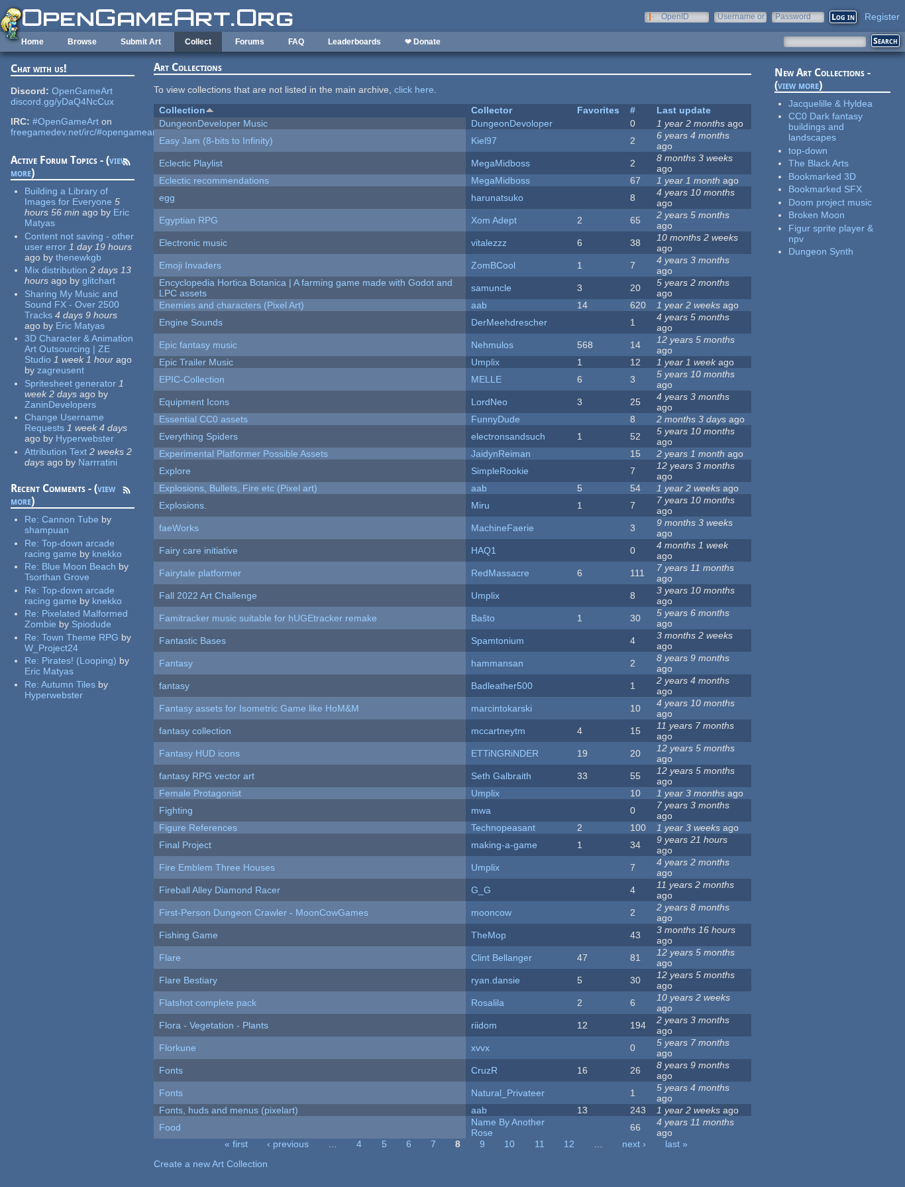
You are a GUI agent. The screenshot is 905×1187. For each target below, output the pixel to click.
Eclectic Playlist (191, 163)
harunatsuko (497, 197)
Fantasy (176, 663)
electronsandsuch (508, 436)
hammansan (497, 663)
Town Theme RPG (80, 637)
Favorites (598, 110)
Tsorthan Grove (57, 577)
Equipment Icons (194, 402)
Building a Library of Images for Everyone (68, 196)
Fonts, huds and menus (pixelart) (228, 1110)
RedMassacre (500, 573)
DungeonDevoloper (512, 123)
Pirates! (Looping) (79, 660)
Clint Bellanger (501, 957)
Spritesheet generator (70, 383)
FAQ (296, 41)
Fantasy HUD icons (199, 753)
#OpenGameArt (65, 121)
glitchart (98, 280)
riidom (484, 1025)
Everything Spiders (198, 436)
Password (793, 16)
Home (32, 41)
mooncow (491, 912)
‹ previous (288, 1144)
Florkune (177, 1047)
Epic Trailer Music (196, 362)
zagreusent (60, 370)
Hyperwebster (85, 438)
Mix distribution (56, 270)
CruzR (484, 1070)
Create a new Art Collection (211, 1163)
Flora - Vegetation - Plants (213, 1025)
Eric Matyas (80, 325)
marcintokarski (501, 708)
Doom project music (830, 202)
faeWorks (179, 528)
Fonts (171, 1070)
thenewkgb (78, 257)
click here (414, 89)
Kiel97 (484, 140)
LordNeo (489, 402)
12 (569, 1144)
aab (479, 305)
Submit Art (141, 41)
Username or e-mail (741, 16)
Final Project (185, 845)
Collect (198, 41)
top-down (807, 150)
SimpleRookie (500, 471)
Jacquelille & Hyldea (830, 103)
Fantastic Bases (192, 640)
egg (167, 197)
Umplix (485, 362)
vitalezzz (489, 242)
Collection (182, 110)
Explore (175, 471)
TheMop (488, 935)
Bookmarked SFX (825, 189)
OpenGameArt (82, 91)
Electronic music (193, 242)
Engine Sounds (191, 322)
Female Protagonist (200, 793)
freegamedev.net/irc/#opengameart (84, 132)
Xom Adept (494, 220)
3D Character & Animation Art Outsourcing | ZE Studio (79, 349)
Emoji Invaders (190, 265)
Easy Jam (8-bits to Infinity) (216, 140)
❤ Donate (423, 41)
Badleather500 (502, 685)
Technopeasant (503, 827)
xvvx (480, 1047)
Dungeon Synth (820, 251)
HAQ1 (483, 550)
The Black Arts (818, 163)
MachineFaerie (502, 528)
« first (236, 1144)
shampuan (47, 530)
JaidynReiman (501, 453)
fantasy (174, 685)
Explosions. (183, 505)
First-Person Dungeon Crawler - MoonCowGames (263, 912)
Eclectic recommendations (214, 180)
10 (509, 1144)
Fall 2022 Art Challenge (208, 595)
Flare (170, 957)
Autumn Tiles (68, 684)
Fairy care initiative (198, 550)
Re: (33, 519)
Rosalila (487, 1002)
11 (540, 1144)
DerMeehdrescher (509, 322)
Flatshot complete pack (207, 1002)
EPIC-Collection (192, 379)
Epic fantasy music (198, 345)
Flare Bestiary (188, 980)
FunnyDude (495, 419)
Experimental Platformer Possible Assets (243, 453)
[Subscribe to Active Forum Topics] (126, 163)
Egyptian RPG (188, 220)
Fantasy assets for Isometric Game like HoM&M (259, 708)
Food (170, 1127)
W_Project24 (51, 648)
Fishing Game (188, 935)
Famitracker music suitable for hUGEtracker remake (268, 618)
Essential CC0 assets (203, 419)
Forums (249, 41)
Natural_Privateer (508, 1093)
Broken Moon (816, 215)
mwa (481, 810)
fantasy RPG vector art (206, 776)
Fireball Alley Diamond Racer (219, 890)
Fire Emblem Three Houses (217, 867)
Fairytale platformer (200, 573)
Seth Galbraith (501, 776)
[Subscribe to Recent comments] (126, 492)
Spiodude (91, 624)
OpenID (675, 16)
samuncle (491, 287)
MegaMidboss (500, 163)
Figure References (198, 827)
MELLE (486, 379)
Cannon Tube (70, 519)
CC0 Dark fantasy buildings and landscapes (825, 127)
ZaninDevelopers (60, 404)
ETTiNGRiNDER (505, 753)
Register (882, 16)
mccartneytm (498, 730)
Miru (480, 505)
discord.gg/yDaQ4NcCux (62, 101)
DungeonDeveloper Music (213, 123)
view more (798, 85)
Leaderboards (354, 41)
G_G (481, 890)
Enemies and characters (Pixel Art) (231, 305)
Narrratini (97, 462)
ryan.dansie (495, 980)
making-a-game (504, 845)
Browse (82, 41)
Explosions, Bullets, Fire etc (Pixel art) (238, 488)
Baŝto (483, 618)
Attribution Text (56, 451)
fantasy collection (195, 730)
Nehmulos (492, 345)
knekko (107, 553)
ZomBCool (493, 265)
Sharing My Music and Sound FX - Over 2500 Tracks (72, 304)
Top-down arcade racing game (70, 548)
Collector (491, 110)
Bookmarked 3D (822, 176)
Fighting (176, 810)
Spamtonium (497, 640)
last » (676, 1144)
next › (634, 1144)
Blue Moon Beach (79, 566)
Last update (684, 110)
